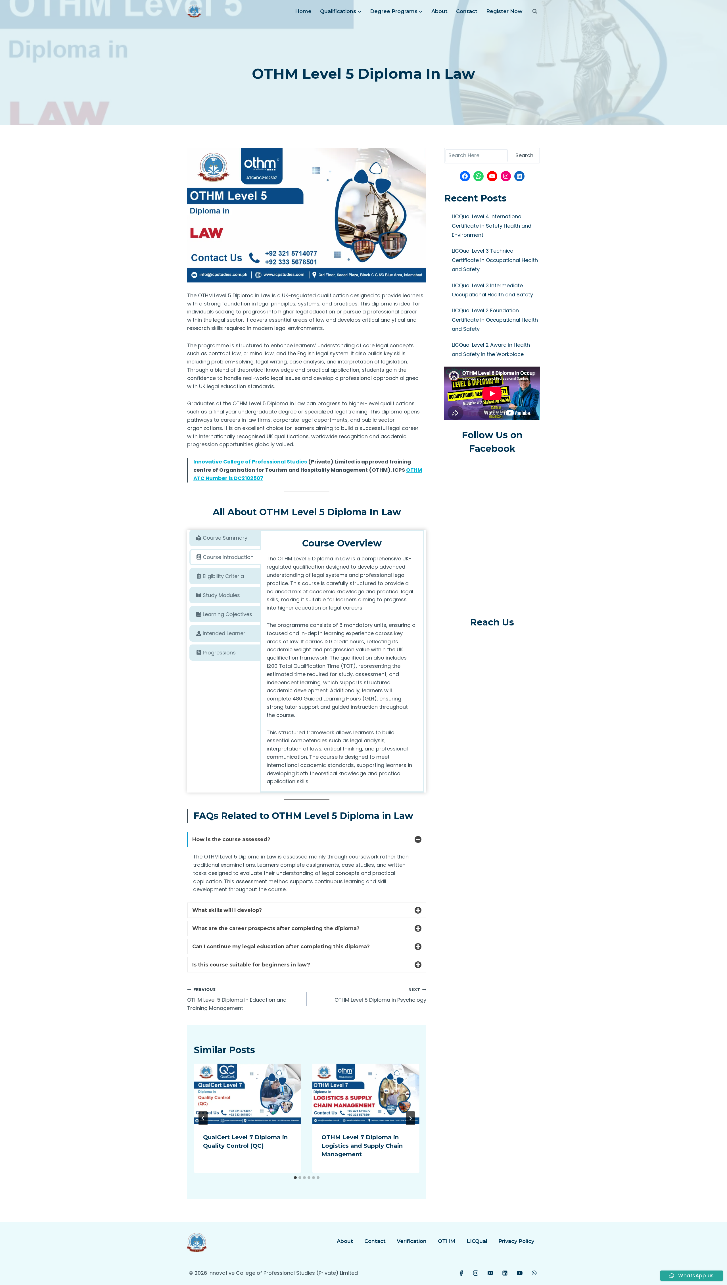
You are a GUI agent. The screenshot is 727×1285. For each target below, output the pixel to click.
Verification (412, 1241)
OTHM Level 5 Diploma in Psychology (380, 995)
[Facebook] (461, 1273)
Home (303, 11)
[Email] (490, 1273)
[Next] (410, 1118)
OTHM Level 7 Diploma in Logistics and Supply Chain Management (362, 1146)
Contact (466, 11)
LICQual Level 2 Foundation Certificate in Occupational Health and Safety (495, 319)
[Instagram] (476, 1273)
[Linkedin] (505, 1273)
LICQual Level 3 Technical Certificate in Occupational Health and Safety (495, 260)
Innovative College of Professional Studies (250, 461)
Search (524, 155)
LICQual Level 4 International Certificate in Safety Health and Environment (491, 225)
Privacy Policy (516, 1241)
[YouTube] (519, 1273)
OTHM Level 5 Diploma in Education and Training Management (237, 999)
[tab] (225, 538)
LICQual (477, 1241)
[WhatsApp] (534, 1273)
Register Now (504, 11)
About (439, 11)
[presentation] (247, 1094)
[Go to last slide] (203, 1118)
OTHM (446, 1241)
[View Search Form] (535, 11)
